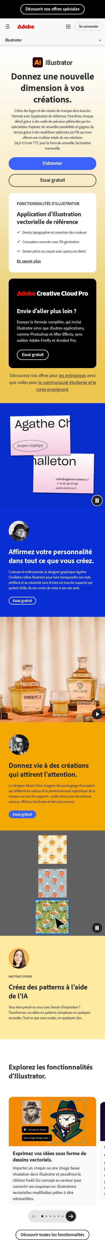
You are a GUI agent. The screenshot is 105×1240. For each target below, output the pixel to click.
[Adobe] (25, 26)
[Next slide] (71, 1216)
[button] (68, 26)
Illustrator (13, 40)
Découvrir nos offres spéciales (52, 9)
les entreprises (72, 375)
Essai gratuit (52, 180)
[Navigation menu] (7, 26)
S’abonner (52, 163)
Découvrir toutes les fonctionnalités (52, 1234)
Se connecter (88, 26)
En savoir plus (29, 261)
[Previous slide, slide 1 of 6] (34, 1216)
